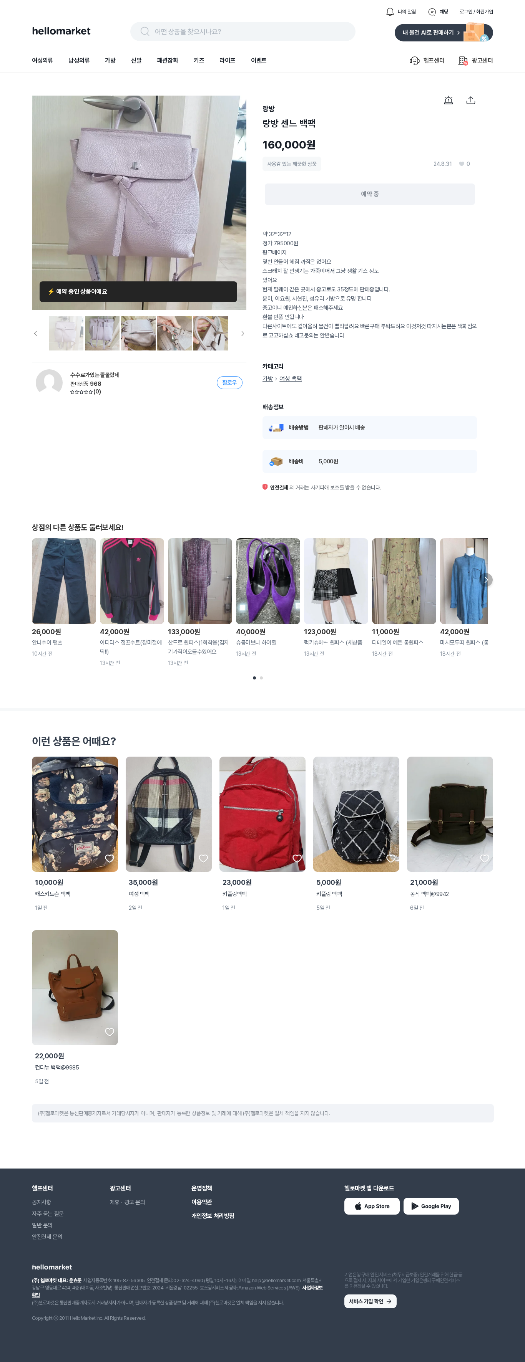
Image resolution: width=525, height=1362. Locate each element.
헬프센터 (42, 1188)
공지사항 (41, 1202)
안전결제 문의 (47, 1236)
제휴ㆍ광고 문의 (127, 1202)
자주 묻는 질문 (48, 1213)
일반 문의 (42, 1225)
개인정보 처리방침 (212, 1216)
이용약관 (201, 1202)
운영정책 (201, 1188)
